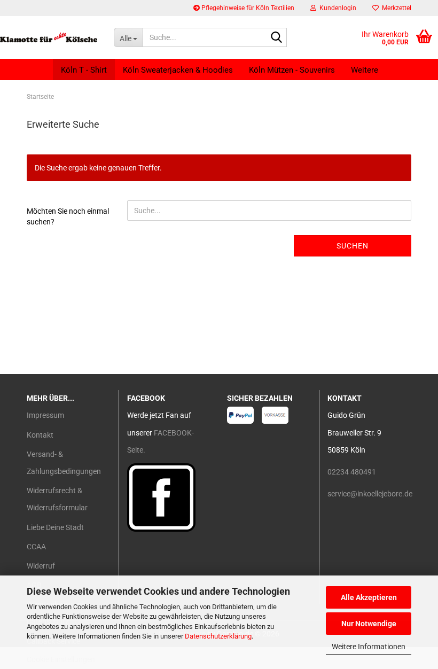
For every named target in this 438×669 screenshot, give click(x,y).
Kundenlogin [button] (336, 8)
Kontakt (40, 435)
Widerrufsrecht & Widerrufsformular (57, 499)
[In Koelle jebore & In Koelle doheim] (49, 37)
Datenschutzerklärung (218, 636)
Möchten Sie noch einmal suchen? (68, 216)
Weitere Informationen (368, 646)
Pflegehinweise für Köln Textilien (247, 8)
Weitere (364, 70)
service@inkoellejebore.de (369, 493)
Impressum (45, 415)
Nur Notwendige (368, 623)
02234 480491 (351, 472)
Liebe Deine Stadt (55, 527)
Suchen (353, 246)
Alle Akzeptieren (369, 597)
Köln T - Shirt (84, 70)
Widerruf (41, 566)
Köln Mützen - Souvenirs (292, 70)
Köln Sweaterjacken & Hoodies (178, 70)
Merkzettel (395, 8)
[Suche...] (277, 38)
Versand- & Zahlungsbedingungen (64, 463)
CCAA (36, 546)
